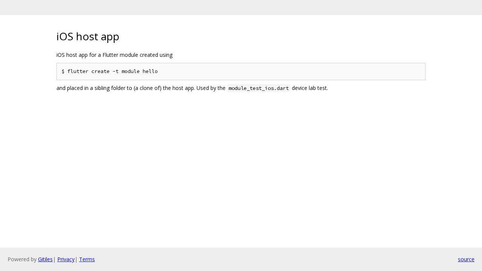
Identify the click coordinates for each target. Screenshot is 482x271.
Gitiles (45, 259)
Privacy (66, 259)
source (466, 259)
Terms (87, 259)
